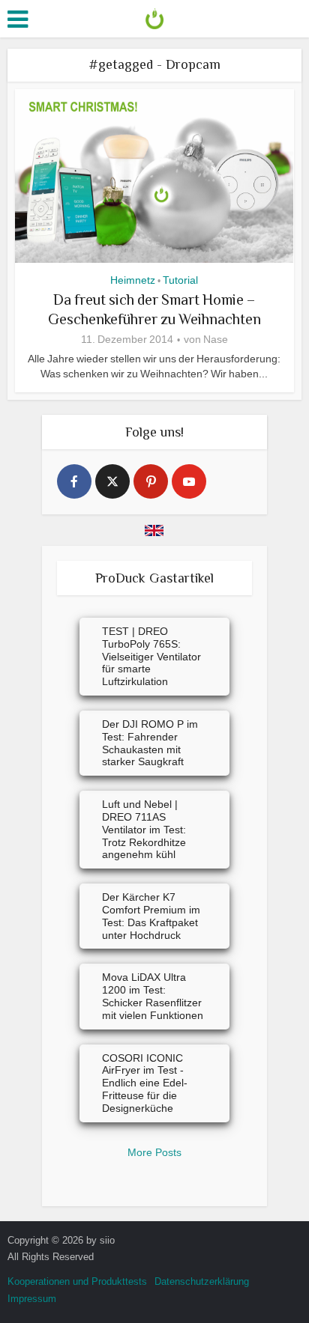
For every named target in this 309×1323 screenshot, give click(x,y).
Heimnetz (132, 280)
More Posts (155, 1152)
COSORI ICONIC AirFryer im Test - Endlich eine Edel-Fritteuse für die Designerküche (145, 1083)
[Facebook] (74, 481)
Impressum (32, 1298)
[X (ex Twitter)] (112, 481)
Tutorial (180, 280)
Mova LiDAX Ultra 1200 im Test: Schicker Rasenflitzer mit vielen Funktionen (152, 996)
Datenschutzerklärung (201, 1281)
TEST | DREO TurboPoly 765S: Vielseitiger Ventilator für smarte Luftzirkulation (151, 656)
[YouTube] (189, 481)
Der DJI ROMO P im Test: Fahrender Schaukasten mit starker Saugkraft (150, 742)
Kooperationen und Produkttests (77, 1281)
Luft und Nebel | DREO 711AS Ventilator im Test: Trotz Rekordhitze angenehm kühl (144, 829)
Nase (215, 339)
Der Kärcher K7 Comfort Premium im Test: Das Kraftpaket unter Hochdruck (151, 915)
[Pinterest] (151, 481)
